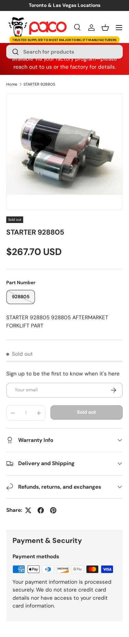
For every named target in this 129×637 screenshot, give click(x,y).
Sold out (86, 412)
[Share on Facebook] (40, 510)
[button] (105, 28)
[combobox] (64, 52)
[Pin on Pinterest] (53, 510)
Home (11, 84)
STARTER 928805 (39, 84)
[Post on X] (28, 510)
